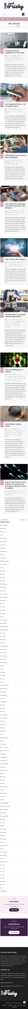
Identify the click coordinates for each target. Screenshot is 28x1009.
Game (20, 162)
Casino (3, 571)
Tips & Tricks (5, 861)
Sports (3, 835)
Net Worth (4, 786)
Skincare (4, 832)
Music (3, 780)
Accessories (5, 525)
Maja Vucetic (9, 55)
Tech (20, 109)
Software (15, 380)
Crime (3, 603)
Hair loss (4, 692)
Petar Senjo (9, 109)
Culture (3, 610)
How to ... (22, 262)
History (3, 705)
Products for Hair (6, 806)
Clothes (4, 590)
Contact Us (10, 1005)
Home (11, 57)
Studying (4, 839)
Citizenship (4, 584)
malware (9, 380)
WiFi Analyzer (20, 266)
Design (3, 613)
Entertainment (5, 626)
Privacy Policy (15, 1007)
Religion (4, 819)
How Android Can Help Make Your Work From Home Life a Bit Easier (15, 206)
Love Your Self (5, 750)
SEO (3, 825)
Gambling (4, 656)
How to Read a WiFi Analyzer (15, 259)
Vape (3, 878)
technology (7, 327)
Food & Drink (5, 646)
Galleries (4, 652)
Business (22, 210)
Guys (3, 678)
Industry (4, 724)
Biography (4, 551)
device (17, 59)
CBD (3, 574)
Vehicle (3, 881)
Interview (4, 731)
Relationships (5, 816)
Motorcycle (4, 770)
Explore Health (14, 909)
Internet (4, 727)
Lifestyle (4, 744)
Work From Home (13, 214)
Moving (3, 776)
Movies (3, 773)
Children (4, 580)
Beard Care (4, 541)
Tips (3, 858)
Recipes (4, 812)
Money (3, 767)
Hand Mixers (17, 323)
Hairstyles (4, 695)
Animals (4, 528)
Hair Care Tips (5, 685)
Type (3, 874)
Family (3, 633)
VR (2, 888)
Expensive (17, 430)
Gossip (3, 672)
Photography (5, 803)
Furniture (4, 649)
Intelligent (14, 432)
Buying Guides (5, 561)
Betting (3, 548)
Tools (3, 865)
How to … (4, 721)
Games (21, 160)
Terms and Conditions (22, 1005)
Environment (5, 629)
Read (6, 266)
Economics (4, 620)
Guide (3, 675)
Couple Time (22, 491)
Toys (3, 868)
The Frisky (8, 491)
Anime (3, 531)
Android (12, 162)
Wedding (4, 891)
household (7, 325)
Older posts (5, 519)
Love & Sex (4, 747)
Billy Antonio (9, 160)
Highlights (4, 701)
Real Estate (4, 809)
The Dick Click (8, 494)
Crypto (3, 607)
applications (21, 376)
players (17, 164)
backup (17, 212)
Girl (3, 669)
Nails (3, 783)
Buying (13, 59)
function (23, 430)
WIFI (14, 266)
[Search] (23, 14)
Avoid (6, 378)
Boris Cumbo (9, 262)
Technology (4, 852)
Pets (3, 799)
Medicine (4, 760)
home (22, 59)
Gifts (3, 665)
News (3, 790)
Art (2, 535)
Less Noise (20, 432)
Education (4, 623)
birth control (13, 493)
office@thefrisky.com (8, 982)
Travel (3, 871)
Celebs (3, 577)
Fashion (4, 636)
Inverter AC (7, 61)
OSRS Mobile (11, 164)
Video (3, 884)
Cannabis (4, 564)
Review (20, 111)
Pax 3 (16, 111)
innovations (8, 432)
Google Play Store (17, 378)
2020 (24, 321)
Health (3, 698)
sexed (23, 493)
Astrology (4, 538)
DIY (3, 616)
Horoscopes (5, 714)
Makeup (4, 754)
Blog (3, 554)
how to (20, 264)
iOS (6, 164)
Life (3, 741)
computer (22, 212)
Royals (3, 822)
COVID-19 (4, 600)
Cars (3, 567)
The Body (4, 855)
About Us (4, 1005)
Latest (15, 1005)
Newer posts (23, 519)
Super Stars (5, 845)
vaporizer (7, 112)
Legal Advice (5, 737)
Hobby (3, 708)
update (19, 380)
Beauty (3, 544)
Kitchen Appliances (15, 325)
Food (3, 643)
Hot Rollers (4, 718)
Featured (4, 639)
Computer (4, 594)
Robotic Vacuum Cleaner (11, 434)
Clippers (4, 587)
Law (3, 734)
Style (3, 842)
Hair (3, 682)
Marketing (4, 757)
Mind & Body (5, 763)
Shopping (4, 829)
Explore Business (14, 932)
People (3, 796)
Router (10, 266)
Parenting (4, 793)
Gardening (4, 662)
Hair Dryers (4, 688)
